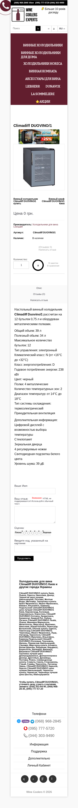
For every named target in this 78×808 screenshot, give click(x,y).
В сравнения (53, 266)
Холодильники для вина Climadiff (35, 225)
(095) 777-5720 (42, 3)
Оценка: (19, 528)
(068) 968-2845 (21, 3)
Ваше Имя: (21, 485)
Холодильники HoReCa (42, 63)
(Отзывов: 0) (45, 247)
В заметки (53, 263)
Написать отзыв (47, 249)
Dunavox (53, 86)
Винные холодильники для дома (41, 55)
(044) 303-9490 (57, 3)
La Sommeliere (43, 94)
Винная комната (43, 71)
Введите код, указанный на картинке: (31, 542)
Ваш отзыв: (33, 501)
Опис (39, 288)
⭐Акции (43, 101)
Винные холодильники (43, 45)
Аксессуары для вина (43, 79)
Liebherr (33, 86)
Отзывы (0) (39, 294)
